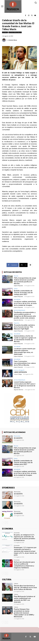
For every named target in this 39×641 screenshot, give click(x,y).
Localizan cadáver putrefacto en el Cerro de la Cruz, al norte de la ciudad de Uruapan (25, 303)
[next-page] (6, 522)
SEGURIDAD (17, 299)
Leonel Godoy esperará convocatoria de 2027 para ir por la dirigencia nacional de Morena (24, 385)
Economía (16, 532)
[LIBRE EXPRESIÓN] (7, 373)
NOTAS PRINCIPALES (15, 32)
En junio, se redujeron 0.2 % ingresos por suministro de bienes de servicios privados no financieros (24, 537)
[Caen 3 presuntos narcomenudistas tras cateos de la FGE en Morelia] (7, 362)
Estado (5, 32)
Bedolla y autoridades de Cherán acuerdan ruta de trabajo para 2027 (23, 292)
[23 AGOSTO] (7, 515)
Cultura (16, 583)
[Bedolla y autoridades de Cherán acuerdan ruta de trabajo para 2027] (7, 292)
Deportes (16, 323)
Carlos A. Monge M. (19, 370)
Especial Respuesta (18, 285)
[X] (31, 15)
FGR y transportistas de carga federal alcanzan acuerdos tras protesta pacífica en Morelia (25, 280)
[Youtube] (35, 15)
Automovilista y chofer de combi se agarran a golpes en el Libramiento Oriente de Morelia (25, 338)
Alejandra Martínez (18, 320)
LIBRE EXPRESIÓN (20, 372)
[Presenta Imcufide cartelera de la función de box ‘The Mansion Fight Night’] (7, 326)
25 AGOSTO (18, 438)
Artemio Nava (13, 40)
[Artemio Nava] (4, 40)
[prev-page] (3, 522)
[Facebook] (25, 15)
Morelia (16, 275)
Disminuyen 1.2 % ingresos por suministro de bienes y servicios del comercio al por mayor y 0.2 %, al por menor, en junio (25, 551)
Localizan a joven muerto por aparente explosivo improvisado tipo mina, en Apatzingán (24, 351)
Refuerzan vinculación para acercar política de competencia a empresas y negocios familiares (24, 565)
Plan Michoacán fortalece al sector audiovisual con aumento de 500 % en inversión (24, 599)
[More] (30, 265)
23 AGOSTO (18, 513)
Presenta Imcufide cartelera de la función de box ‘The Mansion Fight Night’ (24, 327)
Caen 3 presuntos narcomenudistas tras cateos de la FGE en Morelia (25, 363)
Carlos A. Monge (18, 374)
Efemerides (17, 436)
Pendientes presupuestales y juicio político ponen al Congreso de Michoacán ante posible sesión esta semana (25, 315)
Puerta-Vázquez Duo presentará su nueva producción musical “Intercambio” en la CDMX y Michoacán (24, 613)
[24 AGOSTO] (7, 505)
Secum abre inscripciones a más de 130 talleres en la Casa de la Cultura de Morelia (25, 587)
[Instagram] (28, 15)
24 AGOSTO (18, 504)
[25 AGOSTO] (7, 439)
